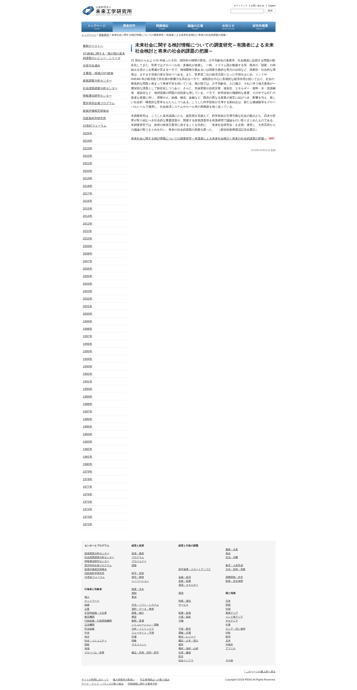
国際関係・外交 (234, 577)
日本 (228, 600)
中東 (228, 624)
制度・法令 (138, 589)
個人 (86, 597)
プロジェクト (139, 561)
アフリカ (231, 648)
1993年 (87, 366)
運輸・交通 (184, 632)
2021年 (87, 163)
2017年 (87, 193)
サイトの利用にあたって (95, 679)
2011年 (87, 231)
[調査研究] (129, 24)
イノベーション (140, 581)
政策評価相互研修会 (96, 110)
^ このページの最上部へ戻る (260, 671)
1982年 (87, 449)
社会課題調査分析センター (100, 88)
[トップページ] (97, 24)
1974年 (87, 509)
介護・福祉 (184, 616)
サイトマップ (240, 5)
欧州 (228, 636)
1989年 (87, 396)
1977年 (87, 486)
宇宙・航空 (184, 628)
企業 (86, 609)
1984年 (87, 434)
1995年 (87, 351)
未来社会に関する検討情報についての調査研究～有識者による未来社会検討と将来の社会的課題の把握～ (199, 138)
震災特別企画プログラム (99, 103)
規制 (134, 593)
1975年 (87, 501)
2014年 (87, 216)
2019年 (87, 178)
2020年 (87, 171)
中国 (228, 609)
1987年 (87, 411)
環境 (180, 593)
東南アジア (232, 612)
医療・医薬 (184, 612)
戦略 (134, 640)
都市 (180, 644)
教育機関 (89, 616)
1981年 (87, 456)
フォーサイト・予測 (143, 632)
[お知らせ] (228, 24)
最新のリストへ (93, 46)
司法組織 (89, 628)
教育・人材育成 (234, 565)
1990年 (87, 389)
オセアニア (232, 620)
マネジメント (139, 644)
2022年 (87, 155)
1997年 (87, 336)
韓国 (228, 604)
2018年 (87, 186)
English (272, 5)
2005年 (87, 276)
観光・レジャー (187, 636)
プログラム (138, 557)
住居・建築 (184, 652)
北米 (228, 640)
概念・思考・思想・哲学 (145, 652)
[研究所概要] (260, 24)
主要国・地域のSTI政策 (98, 73)
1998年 (87, 328)
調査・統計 (138, 612)
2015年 (87, 208)
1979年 (87, 471)
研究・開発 (138, 577)
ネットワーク (91, 600)
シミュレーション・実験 (145, 624)
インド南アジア (234, 616)
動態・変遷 (138, 620)
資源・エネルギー (188, 585)
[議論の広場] (195, 24)
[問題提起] (162, 24)
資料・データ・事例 (143, 609)
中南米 (229, 644)
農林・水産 (232, 549)
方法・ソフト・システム (145, 604)
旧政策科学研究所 (94, 118)
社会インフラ (185, 660)
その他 (229, 660)
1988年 (87, 404)
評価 (134, 636)
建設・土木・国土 (188, 640)
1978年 (87, 479)
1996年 (87, 344)
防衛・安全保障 (234, 581)
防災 (180, 656)
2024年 (87, 140)
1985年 (87, 426)
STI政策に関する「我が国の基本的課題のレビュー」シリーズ (104, 56)
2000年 (87, 313)
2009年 (87, 246)
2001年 (87, 306)
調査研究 (104, 34)
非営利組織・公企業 (95, 612)
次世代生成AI (91, 65)
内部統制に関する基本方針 (142, 683)
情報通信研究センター (97, 95)
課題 (134, 565)
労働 (180, 620)
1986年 (87, 419)
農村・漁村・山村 (188, 648)
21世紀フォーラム (94, 125)
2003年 (87, 291)
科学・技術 (138, 573)
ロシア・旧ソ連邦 (235, 628)
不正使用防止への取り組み (155, 679)
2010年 (87, 238)
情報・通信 (184, 600)
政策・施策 (138, 553)
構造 (134, 616)
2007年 (87, 261)
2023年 (87, 148)
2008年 (87, 253)
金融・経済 (184, 577)
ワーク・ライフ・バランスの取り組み (102, 683)
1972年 (87, 524)
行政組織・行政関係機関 (98, 620)
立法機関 (89, 624)
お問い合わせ (257, 5)
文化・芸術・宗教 (235, 569)
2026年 (87, 133)
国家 (86, 644)
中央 (86, 632)
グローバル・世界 (94, 652)
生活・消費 (232, 557)
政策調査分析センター (97, 80)
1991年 (87, 381)
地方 (86, 636)
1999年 (87, 321)
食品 (228, 553)
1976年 (87, 494)
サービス (183, 604)
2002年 (87, 298)
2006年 (87, 268)
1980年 (87, 464)
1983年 (87, 441)
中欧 (228, 632)
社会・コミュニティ (95, 640)
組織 (86, 604)
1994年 (87, 359)
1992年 (87, 373)
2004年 (87, 283)
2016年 (87, 201)
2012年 (87, 223)
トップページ (88, 34)
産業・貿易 (184, 581)
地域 (86, 648)
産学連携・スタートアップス (194, 569)
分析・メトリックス (143, 628)
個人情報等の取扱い (124, 679)
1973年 (87, 516)
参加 (134, 597)
